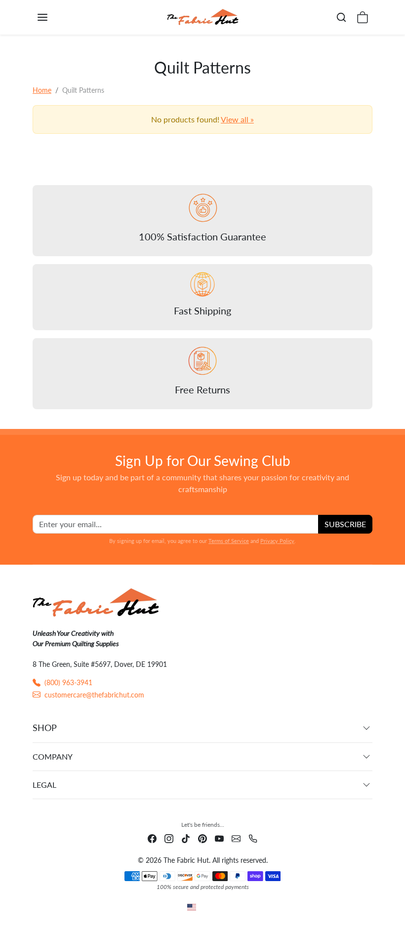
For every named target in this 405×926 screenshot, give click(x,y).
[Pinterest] (202, 837)
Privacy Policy (277, 541)
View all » (237, 119)
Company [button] (53, 756)
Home (42, 90)
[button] (52, 17)
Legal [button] (44, 784)
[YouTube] (219, 837)
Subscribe (345, 524)
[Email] (236, 837)
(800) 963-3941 (68, 682)
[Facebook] (152, 837)
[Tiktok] (185, 837)
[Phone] (252, 837)
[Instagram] (169, 837)
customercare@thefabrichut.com (94, 695)
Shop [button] (45, 727)
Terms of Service (228, 541)
